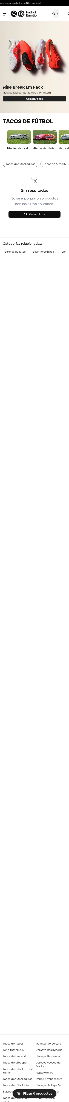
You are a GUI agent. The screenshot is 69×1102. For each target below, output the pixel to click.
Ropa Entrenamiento (49, 1078)
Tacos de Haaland (14, 1056)
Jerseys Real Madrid (49, 1049)
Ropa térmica (44, 1072)
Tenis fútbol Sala (13, 1049)
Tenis (64, 251)
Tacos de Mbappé (15, 1062)
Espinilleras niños (43, 251)
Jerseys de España (48, 1085)
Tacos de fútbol (13, 1043)
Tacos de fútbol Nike (16, 1085)
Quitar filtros (36, 214)
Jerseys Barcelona (48, 1056)
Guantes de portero (48, 1043)
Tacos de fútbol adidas (17, 1078)
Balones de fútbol (15, 251)
